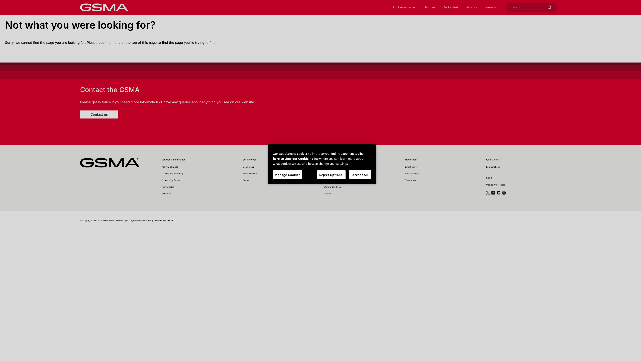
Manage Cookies (287, 175)
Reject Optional (331, 175)
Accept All (360, 175)
